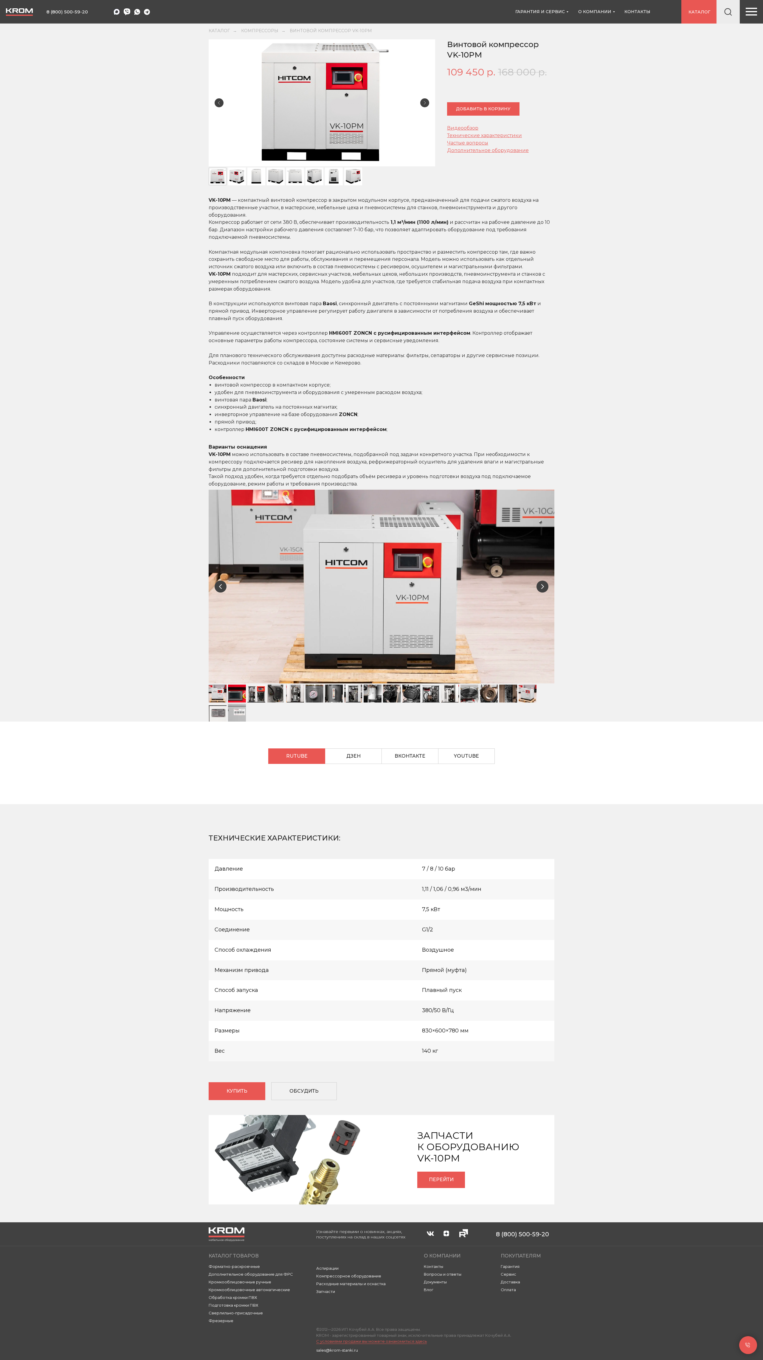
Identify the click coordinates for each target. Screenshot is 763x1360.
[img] (137, 12)
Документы (435, 1282)
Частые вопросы (467, 143)
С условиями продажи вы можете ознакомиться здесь (371, 1341)
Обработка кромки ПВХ (233, 1297)
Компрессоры (259, 30)
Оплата (508, 1289)
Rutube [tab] (297, 756)
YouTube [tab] (466, 756)
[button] (304, 1091)
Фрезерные (221, 1320)
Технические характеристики (484, 135)
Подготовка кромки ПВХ (233, 1305)
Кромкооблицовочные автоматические (249, 1289)
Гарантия (510, 1266)
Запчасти (325, 1291)
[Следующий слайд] (424, 102)
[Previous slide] (221, 587)
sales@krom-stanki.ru (337, 1350)
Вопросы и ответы (442, 1274)
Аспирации (327, 1268)
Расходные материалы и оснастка (351, 1283)
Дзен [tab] (353, 756)
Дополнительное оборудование (488, 150)
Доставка (510, 1282)
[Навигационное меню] (751, 11)
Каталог (219, 30)
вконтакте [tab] (410, 756)
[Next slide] (542, 587)
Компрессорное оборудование (348, 1276)
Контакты (433, 1266)
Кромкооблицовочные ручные (240, 1282)
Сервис (508, 1274)
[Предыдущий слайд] (219, 102)
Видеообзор (462, 128)
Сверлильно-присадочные (236, 1313)
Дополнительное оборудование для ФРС (251, 1274)
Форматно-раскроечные (234, 1266)
